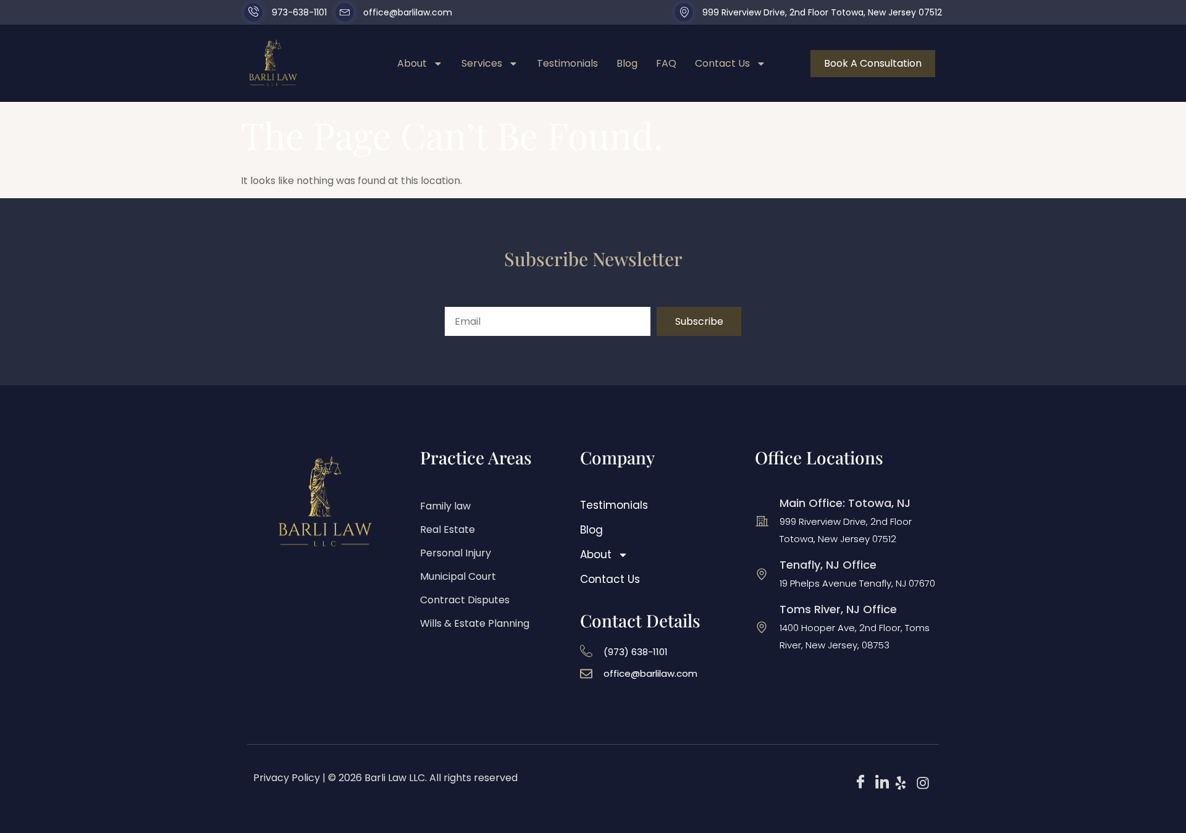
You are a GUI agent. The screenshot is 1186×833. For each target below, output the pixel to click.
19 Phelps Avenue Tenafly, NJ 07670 (857, 583)
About (412, 63)
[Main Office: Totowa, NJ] (761, 521)
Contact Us (722, 63)
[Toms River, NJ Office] (761, 627)
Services (481, 63)
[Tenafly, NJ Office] (761, 574)
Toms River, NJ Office (838, 609)
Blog (626, 63)
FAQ (666, 63)
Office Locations (819, 457)
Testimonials (567, 63)
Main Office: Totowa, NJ (845, 503)
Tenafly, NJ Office (828, 564)
